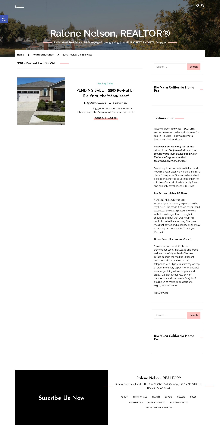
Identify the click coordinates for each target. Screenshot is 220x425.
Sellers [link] (181, 397)
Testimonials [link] (140, 397)
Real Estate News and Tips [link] (159, 407)
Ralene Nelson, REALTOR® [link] (110, 33)
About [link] (124, 397)
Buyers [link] (168, 397)
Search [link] (156, 397)
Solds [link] (193, 397)
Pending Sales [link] (105, 84)
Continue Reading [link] (106, 118)
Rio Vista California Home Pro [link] (174, 89)
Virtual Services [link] (156, 402)
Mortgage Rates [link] (179, 402)
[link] (4, 19)
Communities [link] (136, 402)
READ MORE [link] (161, 292)
